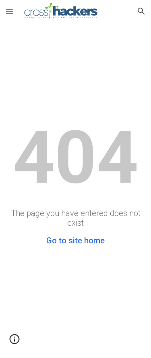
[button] (9, 11)
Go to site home (75, 240)
